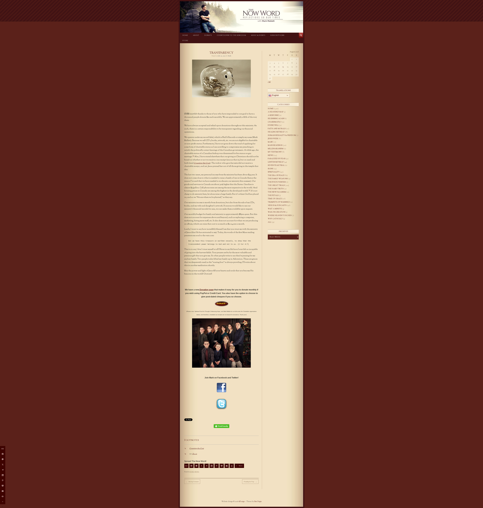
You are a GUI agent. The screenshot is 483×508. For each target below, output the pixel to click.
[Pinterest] (216, 466)
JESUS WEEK (273, 139)
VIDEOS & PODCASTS (277, 205)
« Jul (269, 82)
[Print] (232, 466)
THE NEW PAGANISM (277, 192)
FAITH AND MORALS (277, 129)
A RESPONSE (273, 115)
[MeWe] (186, 466)
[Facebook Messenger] (196, 466)
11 (274, 67)
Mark (229, 56)
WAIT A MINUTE (275, 209)
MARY (270, 142)
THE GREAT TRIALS (276, 185)
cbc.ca (194, 454)
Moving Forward (192, 481)
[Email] (227, 466)
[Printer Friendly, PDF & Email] (221, 426)
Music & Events (258, 35)
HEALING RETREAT (276, 132)
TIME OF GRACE (275, 199)
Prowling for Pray (250, 481)
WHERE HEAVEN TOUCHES (280, 215)
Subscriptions (277, 35)
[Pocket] (221, 466)
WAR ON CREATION (276, 212)
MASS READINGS (275, 145)
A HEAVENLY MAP (275, 112)
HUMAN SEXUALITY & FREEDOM (282, 135)
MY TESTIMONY (275, 152)
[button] (193, 156)
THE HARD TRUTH (276, 189)
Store (185, 41)
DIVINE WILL (273, 125)
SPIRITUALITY (273, 172)
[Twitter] (201, 466)
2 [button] (185, 454)
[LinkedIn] (211, 466)
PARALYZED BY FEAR (276, 159)
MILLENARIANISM (275, 149)
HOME (185, 35)
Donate (208, 35)
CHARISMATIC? (274, 122)
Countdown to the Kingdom (231, 35)
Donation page (206, 290)
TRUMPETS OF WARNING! (279, 202)
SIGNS (270, 169)
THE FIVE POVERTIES (277, 182)
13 (283, 67)
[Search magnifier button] (301, 35)
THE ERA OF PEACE (276, 175)
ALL (269, 222)
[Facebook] (191, 466)
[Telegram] (206, 466)
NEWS (196, 472)
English (275, 95)
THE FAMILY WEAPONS (278, 179)
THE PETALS (273, 195)
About (196, 35)
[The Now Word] (241, 15)
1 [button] (185, 448)
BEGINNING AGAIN (276, 119)
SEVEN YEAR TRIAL (276, 165)
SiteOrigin (258, 501)
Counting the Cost (202, 163)
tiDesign (242, 501)
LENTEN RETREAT (276, 162)
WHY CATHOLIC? (275, 219)
